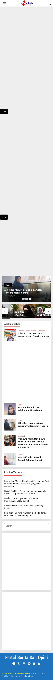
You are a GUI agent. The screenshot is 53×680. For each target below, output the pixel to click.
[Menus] (4, 3)
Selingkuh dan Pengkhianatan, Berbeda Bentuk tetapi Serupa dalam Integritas (25, 514)
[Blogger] (34, 664)
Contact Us (38, 673)
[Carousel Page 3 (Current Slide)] (30, 299)
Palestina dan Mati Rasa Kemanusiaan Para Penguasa (33, 334)
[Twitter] (19, 664)
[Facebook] (14, 664)
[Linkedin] (29, 664)
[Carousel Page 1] (23, 299)
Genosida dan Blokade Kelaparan (31, 330)
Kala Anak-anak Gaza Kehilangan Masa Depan (30, 408)
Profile (5, 676)
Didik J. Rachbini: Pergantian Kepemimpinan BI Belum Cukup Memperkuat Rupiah (25, 492)
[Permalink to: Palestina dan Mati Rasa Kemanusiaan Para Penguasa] (10, 334)
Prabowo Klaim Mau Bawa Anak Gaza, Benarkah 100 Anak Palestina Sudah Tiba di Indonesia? (33, 443)
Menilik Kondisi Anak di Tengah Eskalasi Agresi (30, 458)
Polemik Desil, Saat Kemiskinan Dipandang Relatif (39, 313)
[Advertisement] (16, 60)
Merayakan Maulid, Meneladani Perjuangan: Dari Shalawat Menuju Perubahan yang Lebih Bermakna (26, 483)
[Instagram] (24, 664)
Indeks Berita (28, 676)
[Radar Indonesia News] (27, 3)
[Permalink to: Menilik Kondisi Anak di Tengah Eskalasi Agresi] (10, 458)
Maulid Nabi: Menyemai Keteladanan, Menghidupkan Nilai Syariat (12, 313)
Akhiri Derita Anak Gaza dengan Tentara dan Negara (23, 291)
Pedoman (15, 676)
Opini (8, 285)
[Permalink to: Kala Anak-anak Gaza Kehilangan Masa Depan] (10, 408)
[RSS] (39, 664)
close (4, 111)
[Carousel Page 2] (26, 299)
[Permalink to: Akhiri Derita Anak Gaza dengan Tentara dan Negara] (10, 424)
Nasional (21, 436)
